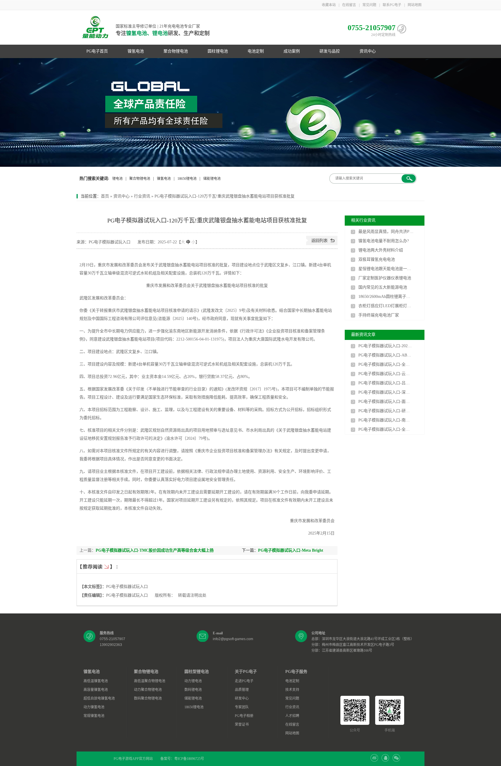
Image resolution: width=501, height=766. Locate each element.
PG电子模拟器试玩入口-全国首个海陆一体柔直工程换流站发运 (385, 429)
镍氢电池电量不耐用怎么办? (383, 241)
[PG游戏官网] (95, 27)
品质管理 (242, 690)
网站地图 (415, 5)
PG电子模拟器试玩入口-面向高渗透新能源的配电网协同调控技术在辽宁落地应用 (385, 401)
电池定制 (256, 51)
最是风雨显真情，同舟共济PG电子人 (385, 231)
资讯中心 (368, 51)
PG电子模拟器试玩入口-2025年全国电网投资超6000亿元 (385, 346)
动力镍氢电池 (94, 707)
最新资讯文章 (363, 334)
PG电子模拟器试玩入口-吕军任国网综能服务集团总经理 (385, 383)
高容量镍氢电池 (96, 690)
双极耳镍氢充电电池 (376, 259)
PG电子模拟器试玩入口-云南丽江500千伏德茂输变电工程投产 (385, 374)
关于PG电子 (246, 671)
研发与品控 (330, 51)
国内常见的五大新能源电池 (382, 287)
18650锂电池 (187, 179)
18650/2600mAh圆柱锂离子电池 (385, 296)
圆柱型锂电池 (196, 671)
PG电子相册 (244, 716)
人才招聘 (292, 716)
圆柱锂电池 (218, 51)
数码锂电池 (193, 690)
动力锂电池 (193, 681)
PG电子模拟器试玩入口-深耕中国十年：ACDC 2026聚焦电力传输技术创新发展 (385, 392)
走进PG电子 (244, 681)
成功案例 (292, 51)
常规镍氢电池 (94, 716)
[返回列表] (321, 244)
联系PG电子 (392, 5)
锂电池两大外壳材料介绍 (380, 250)
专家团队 (242, 707)
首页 (105, 196)
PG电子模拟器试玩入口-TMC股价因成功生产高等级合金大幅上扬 (155, 550)
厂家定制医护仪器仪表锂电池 (384, 278)
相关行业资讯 (363, 220)
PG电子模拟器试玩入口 (127, 586)
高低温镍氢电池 (96, 681)
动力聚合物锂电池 (148, 690)
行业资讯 (142, 196)
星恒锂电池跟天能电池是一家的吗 (385, 269)
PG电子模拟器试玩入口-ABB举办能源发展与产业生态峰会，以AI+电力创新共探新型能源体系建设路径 (385, 355)
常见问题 (369, 5)
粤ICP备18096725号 (189, 759)
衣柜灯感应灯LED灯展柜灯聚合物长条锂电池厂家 (385, 306)
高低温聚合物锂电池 (149, 681)
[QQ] (385, 760)
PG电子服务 (296, 671)
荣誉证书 (242, 724)
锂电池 (117, 179)
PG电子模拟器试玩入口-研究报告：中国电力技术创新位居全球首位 (385, 411)
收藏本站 (329, 5)
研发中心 (242, 698)
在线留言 (349, 5)
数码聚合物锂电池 (148, 698)
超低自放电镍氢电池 (99, 698)
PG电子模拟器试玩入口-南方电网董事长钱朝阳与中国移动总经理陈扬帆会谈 (385, 420)
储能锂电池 (212, 179)
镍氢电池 (136, 51)
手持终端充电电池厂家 (378, 315)
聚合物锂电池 (176, 51)
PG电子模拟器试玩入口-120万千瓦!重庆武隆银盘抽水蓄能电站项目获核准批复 (225, 196)
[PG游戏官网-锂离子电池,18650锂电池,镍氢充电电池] (250, 112)
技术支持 (292, 690)
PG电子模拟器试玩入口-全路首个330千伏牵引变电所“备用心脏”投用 (385, 364)
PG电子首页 (97, 51)
